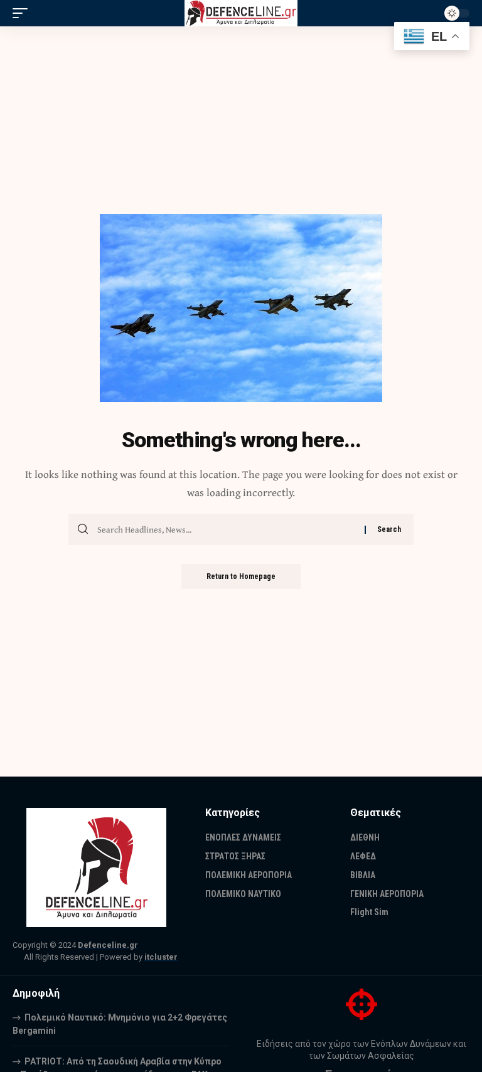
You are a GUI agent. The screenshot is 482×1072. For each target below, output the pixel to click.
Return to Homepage (241, 576)
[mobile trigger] (23, 13)
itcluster (161, 957)
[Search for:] (226, 529)
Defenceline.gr (108, 945)
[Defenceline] (241, 13)
